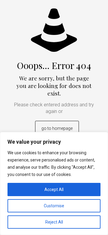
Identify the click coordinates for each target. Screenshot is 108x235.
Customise (54, 205)
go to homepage (57, 128)
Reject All (54, 222)
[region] (54, 183)
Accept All (54, 189)
